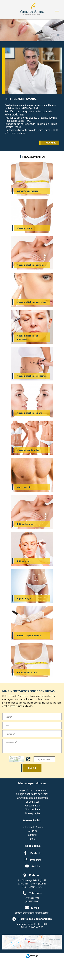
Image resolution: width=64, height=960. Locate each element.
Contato (32, 834)
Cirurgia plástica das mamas (31, 265)
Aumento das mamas (27, 191)
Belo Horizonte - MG (32, 886)
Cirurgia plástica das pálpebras (32, 793)
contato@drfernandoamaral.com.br (32, 912)
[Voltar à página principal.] (32, 7)
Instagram (35, 859)
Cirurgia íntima (24, 228)
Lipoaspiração (24, 598)
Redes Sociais (32, 845)
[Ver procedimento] (32, 178)
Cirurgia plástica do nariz (29, 413)
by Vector (32, 956)
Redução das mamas (27, 672)
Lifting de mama (25, 524)
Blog (32, 838)
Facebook (35, 853)
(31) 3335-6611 (32, 898)
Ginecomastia (24, 487)
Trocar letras (28, 759)
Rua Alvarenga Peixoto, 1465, (32, 880)
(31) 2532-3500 (32, 901)
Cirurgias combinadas (28, 450)
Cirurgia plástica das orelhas (31, 302)
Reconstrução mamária (29, 635)
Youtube (35, 866)
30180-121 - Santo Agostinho (32, 883)
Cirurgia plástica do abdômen (32, 376)
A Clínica (32, 830)
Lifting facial (23, 561)
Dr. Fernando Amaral (32, 827)
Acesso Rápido (32, 820)
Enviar (32, 768)
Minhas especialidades (32, 783)
